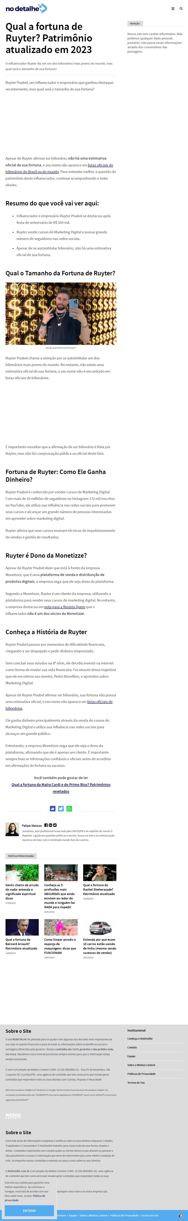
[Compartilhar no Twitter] (61, 808)
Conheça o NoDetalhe (140, 1038)
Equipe (131, 1056)
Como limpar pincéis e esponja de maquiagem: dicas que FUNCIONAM (60, 946)
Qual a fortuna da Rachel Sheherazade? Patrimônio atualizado (99, 889)
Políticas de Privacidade (141, 1074)
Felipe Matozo (32, 825)
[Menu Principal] (172, 8)
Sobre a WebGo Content (141, 1065)
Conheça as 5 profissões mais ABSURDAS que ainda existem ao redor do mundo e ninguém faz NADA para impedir (59, 896)
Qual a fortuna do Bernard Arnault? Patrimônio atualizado (21, 944)
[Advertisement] (61, 124)
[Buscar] (181, 8)
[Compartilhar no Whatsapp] (69, 808)
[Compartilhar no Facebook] (52, 808)
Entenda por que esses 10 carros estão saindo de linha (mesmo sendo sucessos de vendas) (99, 946)
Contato (132, 1047)
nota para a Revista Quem (64, 606)
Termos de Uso (136, 1083)
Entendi (29, 1211)
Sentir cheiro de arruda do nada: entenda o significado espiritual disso (22, 892)
